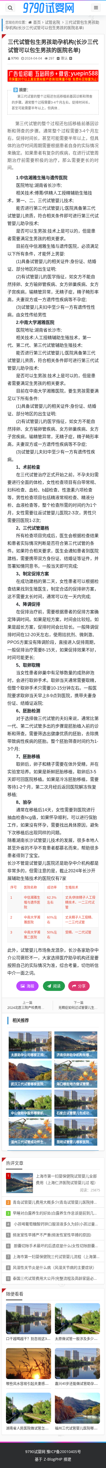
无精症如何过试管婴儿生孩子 (79, 1007)
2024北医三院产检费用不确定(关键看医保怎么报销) (44, 1007)
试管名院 (52, 22)
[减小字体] (58, 58)
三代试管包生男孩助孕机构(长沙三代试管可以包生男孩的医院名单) (52, 25)
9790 (15, 58)
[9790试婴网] (53, 8)
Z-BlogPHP (53, 1459)
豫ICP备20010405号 (63, 1451)
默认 (64, 58)
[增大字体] (70, 58)
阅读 (56, 985)
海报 (30, 985)
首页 (37, 22)
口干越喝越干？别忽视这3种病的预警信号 (38, 1338)
